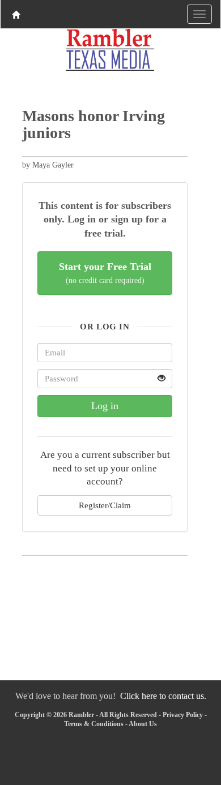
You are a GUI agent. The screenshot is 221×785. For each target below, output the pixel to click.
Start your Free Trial (105, 273)
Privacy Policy (183, 715)
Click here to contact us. (163, 696)
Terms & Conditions (94, 724)
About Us (143, 724)
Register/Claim (105, 505)
